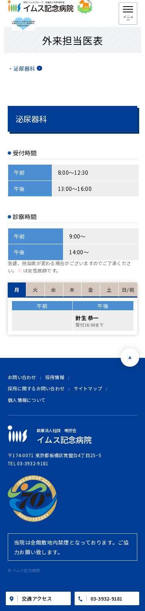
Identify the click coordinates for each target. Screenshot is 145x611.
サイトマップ (88, 388)
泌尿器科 (24, 68)
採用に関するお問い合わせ (36, 388)
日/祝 (128, 289)
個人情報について (27, 400)
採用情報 (54, 377)
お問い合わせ (22, 377)
